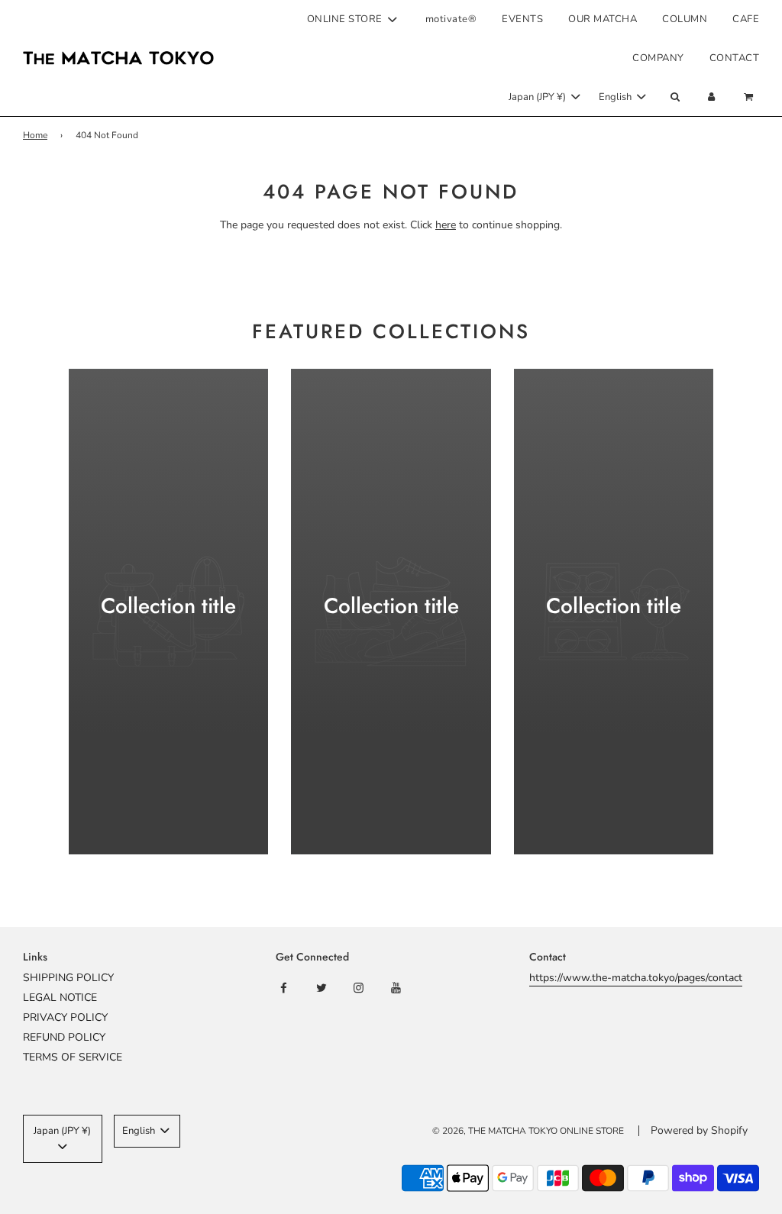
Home (35, 135)
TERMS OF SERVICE (72, 1057)
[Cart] (750, 97)
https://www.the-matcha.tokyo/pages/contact (635, 977)
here (445, 225)
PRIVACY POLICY (65, 1017)
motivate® (451, 19)
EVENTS (522, 19)
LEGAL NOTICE (60, 997)
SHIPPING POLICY (68, 977)
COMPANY (658, 58)
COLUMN (684, 19)
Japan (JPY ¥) (538, 97)
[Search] (674, 97)
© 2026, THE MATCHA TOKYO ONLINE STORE (528, 1131)
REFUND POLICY (64, 1037)
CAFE (745, 19)
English (616, 97)
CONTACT (734, 58)
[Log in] (711, 97)
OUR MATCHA (602, 19)
